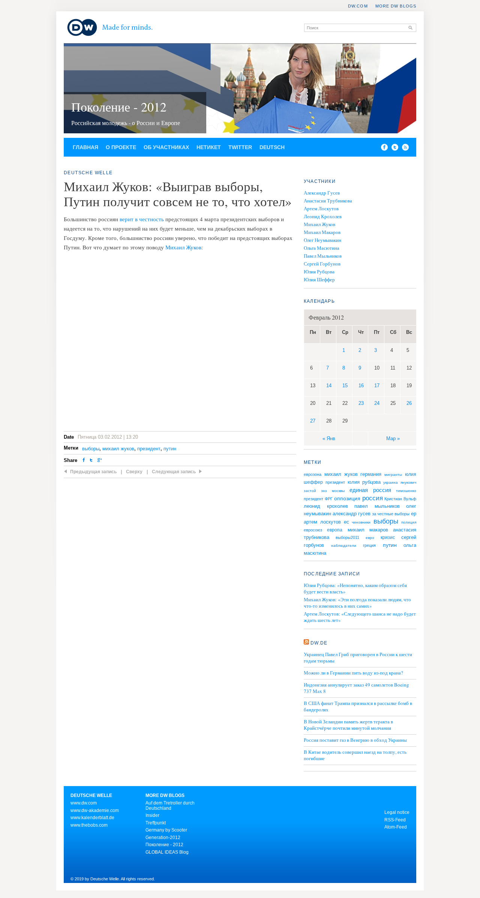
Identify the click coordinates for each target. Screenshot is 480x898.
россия (372, 498)
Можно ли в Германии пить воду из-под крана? (353, 673)
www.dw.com (83, 803)
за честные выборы (391, 514)
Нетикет (208, 147)
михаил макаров (368, 530)
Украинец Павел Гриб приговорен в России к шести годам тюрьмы (358, 657)
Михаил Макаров (322, 232)
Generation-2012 (163, 837)
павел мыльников (377, 506)
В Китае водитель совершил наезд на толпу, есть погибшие (355, 755)
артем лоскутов (322, 522)
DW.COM (358, 6)
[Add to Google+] (100, 460)
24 (377, 403)
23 (361, 403)
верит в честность (142, 219)
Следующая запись (174, 471)
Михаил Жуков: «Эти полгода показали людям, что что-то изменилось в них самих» (357, 602)
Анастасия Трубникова (328, 200)
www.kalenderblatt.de (92, 817)
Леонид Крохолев (323, 216)
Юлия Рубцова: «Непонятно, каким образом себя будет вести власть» (355, 588)
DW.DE (318, 643)
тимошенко (406, 491)
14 (329, 385)
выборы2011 (347, 537)
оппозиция (347, 498)
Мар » (393, 438)
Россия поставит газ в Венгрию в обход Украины (355, 740)
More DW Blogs (395, 6)
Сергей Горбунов (322, 263)
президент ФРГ (318, 499)
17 (377, 385)
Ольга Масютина (321, 247)
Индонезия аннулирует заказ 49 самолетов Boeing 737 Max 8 (356, 688)
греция (369, 545)
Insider (152, 815)
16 (361, 385)
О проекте (121, 147)
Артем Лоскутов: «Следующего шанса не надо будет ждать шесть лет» (360, 616)
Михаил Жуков (183, 247)
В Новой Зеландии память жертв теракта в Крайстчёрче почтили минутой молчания (348, 724)
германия (370, 474)
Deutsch (272, 147)
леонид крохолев (326, 506)
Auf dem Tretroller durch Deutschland (170, 805)
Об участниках (166, 147)
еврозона (312, 474)
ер (413, 513)
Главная (85, 147)
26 (409, 403)
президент (148, 448)
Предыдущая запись (93, 471)
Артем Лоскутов (321, 208)
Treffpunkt (156, 823)
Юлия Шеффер (319, 279)
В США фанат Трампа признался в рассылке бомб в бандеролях (358, 706)
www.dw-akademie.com (94, 810)
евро (370, 538)
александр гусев (351, 513)
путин (170, 448)
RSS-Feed (395, 820)
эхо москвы (332, 491)
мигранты (393, 474)
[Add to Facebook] (382, 149)
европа (334, 530)
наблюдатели (343, 545)
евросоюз (313, 530)
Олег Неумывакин (322, 240)
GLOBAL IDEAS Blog (167, 852)
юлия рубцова (364, 482)
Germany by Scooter (166, 830)
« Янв (328, 438)
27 (312, 421)
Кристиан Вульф (400, 499)
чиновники (361, 522)
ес (346, 522)
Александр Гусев (322, 192)
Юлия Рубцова (319, 271)
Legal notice (397, 812)
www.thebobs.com (89, 825)
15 (345, 385)
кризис (388, 537)
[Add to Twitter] (91, 460)
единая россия (370, 490)
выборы (90, 448)
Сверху (134, 471)
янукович (408, 482)
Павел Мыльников (323, 255)
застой (310, 491)
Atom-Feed (395, 827)
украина (390, 482)
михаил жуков (118, 448)
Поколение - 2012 (118, 106)
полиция (408, 522)
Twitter (240, 147)
